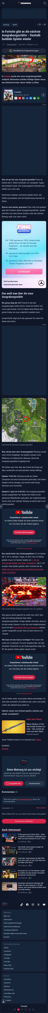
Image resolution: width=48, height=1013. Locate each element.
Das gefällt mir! (15, 783)
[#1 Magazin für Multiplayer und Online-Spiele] (24, 3)
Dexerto (5, 749)
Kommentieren (34, 783)
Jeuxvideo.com (9, 993)
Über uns (7, 916)
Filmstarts (7, 997)
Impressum (8, 919)
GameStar (7, 979)
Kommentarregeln (24, 799)
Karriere (6, 937)
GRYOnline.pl (8, 990)
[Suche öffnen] (44, 3)
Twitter (38, 740)
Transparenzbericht (11, 930)
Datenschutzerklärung (31, 542)
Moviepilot (7, 1000)
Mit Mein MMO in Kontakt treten (15, 933)
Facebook (7, 951)
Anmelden (42, 808)
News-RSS (7, 965)
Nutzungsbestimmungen (13, 923)
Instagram (7, 955)
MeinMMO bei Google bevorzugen (26, 51)
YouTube (7, 962)
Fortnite (7, 76)
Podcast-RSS (8, 969)
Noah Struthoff (12, 44)
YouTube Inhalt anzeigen (24, 532)
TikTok (6, 948)
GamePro (7, 983)
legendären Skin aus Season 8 (26, 628)
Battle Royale (18, 95)
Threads (7, 958)
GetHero (7, 986)
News (15, 25)
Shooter (26, 95)
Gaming (6, 25)
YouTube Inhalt (27, 548)
